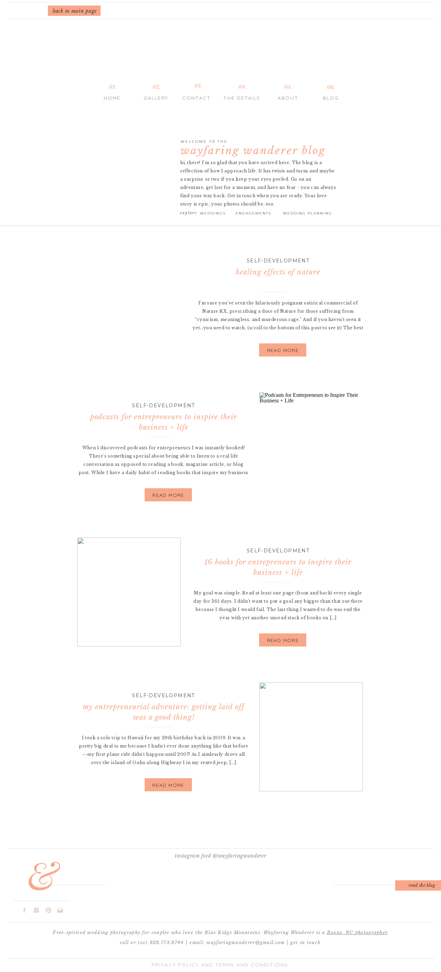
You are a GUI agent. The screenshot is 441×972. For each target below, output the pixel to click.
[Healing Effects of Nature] (129, 302)
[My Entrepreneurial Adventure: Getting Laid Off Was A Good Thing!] (311, 736)
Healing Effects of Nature (278, 272)
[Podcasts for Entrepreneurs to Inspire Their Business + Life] (311, 446)
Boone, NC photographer (357, 932)
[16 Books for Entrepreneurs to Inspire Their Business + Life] (129, 592)
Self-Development (278, 261)
